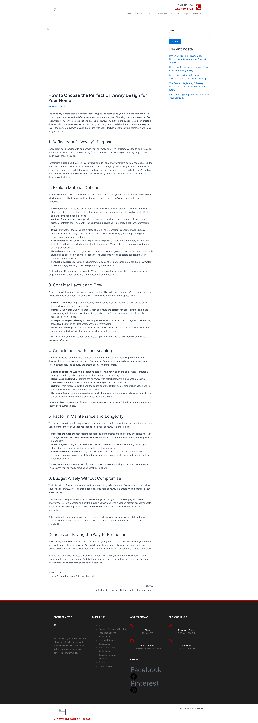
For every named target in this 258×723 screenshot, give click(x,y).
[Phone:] (132, 625)
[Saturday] (170, 640)
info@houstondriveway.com (148, 649)
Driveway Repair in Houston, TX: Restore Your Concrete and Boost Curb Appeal (189, 59)
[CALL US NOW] (198, 7)
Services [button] (138, 14)
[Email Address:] (132, 640)
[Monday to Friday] (170, 625)
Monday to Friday (186, 630)
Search (172, 30)
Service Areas (161, 14)
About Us (175, 14)
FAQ (149, 14)
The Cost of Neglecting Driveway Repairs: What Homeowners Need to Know (187, 86)
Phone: (148, 630)
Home (128, 14)
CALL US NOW (185, 5)
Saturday (186, 645)
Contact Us (196, 14)
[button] (139, 14)
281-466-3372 (184, 8)
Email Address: (148, 645)
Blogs (185, 14)
